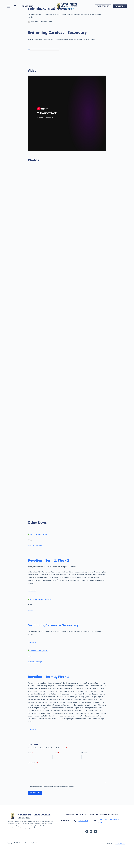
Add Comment (33, 763)
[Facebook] (86, 831)
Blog (50, 22)
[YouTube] (95, 831)
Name (30, 753)
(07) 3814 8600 (83, 821)
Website (84, 753)
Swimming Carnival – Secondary (53, 625)
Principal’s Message (35, 545)
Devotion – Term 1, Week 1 (48, 676)
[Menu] (8, 6)
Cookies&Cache (120, 844)
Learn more (32, 591)
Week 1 (30, 610)
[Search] (15, 6)
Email (57, 753)
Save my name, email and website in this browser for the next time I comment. (52, 787)
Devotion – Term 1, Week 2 (48, 560)
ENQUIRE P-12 (120, 6)
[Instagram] (91, 831)
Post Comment (35, 792)
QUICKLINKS (27, 6)
